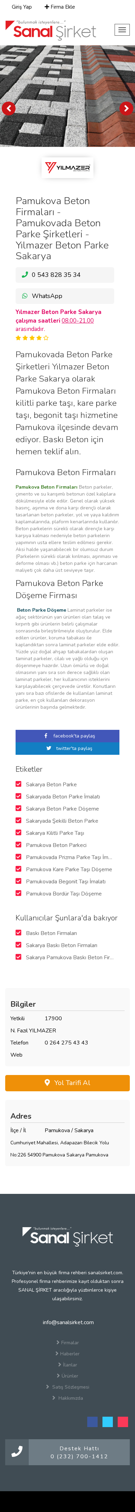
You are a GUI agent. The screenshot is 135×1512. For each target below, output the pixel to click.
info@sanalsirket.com (68, 1322)
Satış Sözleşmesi (70, 1387)
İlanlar (70, 1365)
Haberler (70, 1354)
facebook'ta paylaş (73, 736)
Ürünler (70, 1376)
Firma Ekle (62, 6)
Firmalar (70, 1342)
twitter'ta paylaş (73, 748)
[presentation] (9, 108)
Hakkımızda (70, 1398)
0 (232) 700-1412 (79, 1456)
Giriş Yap (21, 6)
